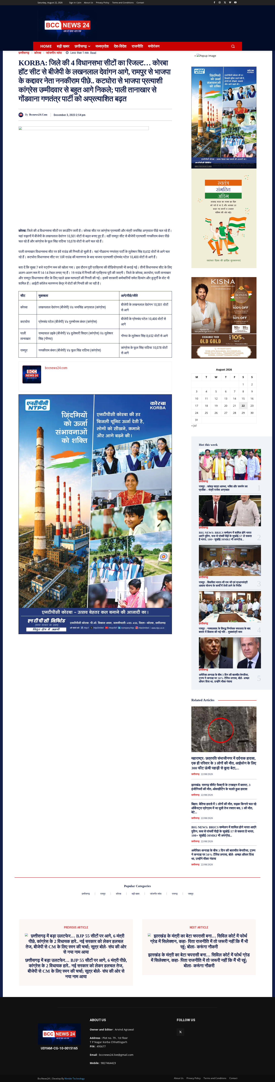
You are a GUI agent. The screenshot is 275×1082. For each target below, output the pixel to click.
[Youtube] (235, 3)
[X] (225, 3)
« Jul (194, 425)
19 (216, 405)
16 (251, 398)
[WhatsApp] (159, 115)
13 (225, 398)
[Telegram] (150, 115)
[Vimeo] (230, 3)
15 (243, 398)
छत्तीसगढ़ (24, 52)
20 (225, 405)
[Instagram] (220, 3)
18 (206, 405)
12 (216, 398)
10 (196, 398)
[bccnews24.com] (22, 115)
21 (234, 405)
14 (234, 398)
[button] (232, 46)
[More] (168, 115)
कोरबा (37, 52)
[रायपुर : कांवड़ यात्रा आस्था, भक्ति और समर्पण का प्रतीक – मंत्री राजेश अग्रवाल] (230, 464)
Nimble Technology (75, 1078)
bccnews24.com (38, 114)
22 (243, 405)
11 (206, 398)
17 (196, 405)
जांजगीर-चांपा (54, 52)
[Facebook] (214, 3)
